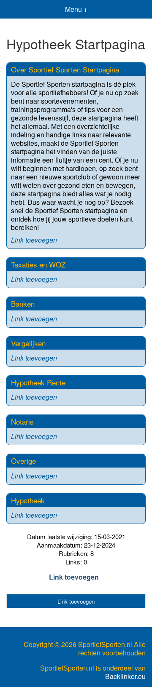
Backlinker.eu (125, 676)
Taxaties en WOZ (38, 264)
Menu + (76, 9)
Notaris (22, 421)
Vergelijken (28, 343)
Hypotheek (28, 500)
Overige (23, 460)
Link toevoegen (34, 240)
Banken (23, 303)
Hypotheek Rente (38, 382)
